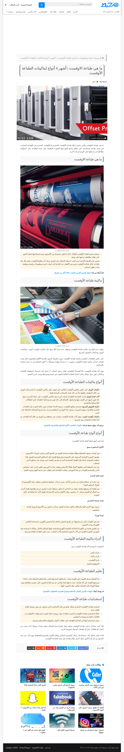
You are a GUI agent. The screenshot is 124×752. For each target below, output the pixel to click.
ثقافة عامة (53, 12)
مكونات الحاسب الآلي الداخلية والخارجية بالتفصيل (63, 425)
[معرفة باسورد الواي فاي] (62, 720)
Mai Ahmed (103, 82)
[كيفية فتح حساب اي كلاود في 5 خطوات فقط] (33, 720)
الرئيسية (98, 58)
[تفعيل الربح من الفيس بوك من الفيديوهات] (62, 698)
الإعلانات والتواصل (12, 747)
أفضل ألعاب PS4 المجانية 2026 (35, 685)
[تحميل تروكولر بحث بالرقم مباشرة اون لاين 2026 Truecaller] (91, 676)
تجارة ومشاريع (21, 12)
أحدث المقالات (14, 5)
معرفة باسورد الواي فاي (66, 730)
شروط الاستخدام (24, 747)
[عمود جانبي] (5, 5)
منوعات (10, 12)
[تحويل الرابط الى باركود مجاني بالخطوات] (62, 676)
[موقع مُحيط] (109, 5)
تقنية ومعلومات (86, 58)
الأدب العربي (32, 12)
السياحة (61, 12)
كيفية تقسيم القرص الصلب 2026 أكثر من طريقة (72, 273)
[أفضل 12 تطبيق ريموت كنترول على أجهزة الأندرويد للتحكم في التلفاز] (91, 698)
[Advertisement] (62, 33)
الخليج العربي (43, 12)
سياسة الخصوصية (38, 747)
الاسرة (75, 12)
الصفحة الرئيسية (26, 5)
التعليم (69, 12)
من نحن (47, 747)
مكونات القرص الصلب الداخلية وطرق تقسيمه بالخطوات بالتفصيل (68, 591)
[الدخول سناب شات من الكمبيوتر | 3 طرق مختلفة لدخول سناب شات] (33, 698)
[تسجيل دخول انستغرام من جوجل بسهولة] (91, 720)
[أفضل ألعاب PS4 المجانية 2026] (33, 676)
